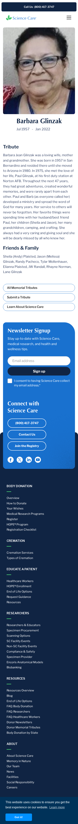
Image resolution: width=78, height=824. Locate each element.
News (10, 771)
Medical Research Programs (25, 514)
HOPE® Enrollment (19, 586)
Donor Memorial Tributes (23, 727)
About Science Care (20, 756)
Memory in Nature (19, 761)
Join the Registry (27, 446)
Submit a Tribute (18, 297)
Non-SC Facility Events (22, 646)
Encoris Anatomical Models (25, 662)
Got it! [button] (19, 817)
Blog (10, 695)
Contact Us (27, 434)
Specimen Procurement (23, 630)
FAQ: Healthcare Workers (23, 717)
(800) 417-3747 (27, 423)
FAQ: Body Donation (20, 706)
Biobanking (14, 667)
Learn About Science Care (25, 307)
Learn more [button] (57, 807)
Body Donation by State (22, 732)
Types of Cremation (20, 558)
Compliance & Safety (21, 651)
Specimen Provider (19, 657)
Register (12, 519)
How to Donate (17, 503)
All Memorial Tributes (22, 288)
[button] (68, 17)
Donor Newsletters (19, 722)
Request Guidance (19, 597)
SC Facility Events (18, 641)
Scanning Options (18, 635)
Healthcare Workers (20, 581)
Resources (14, 602)
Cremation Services (20, 552)
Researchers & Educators (24, 625)
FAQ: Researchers (18, 711)
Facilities (13, 777)
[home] (21, 17)
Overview (13, 498)
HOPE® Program (17, 524)
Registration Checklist (21, 529)
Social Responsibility (20, 782)
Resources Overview (20, 690)
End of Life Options (19, 591)
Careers (12, 787)
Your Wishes (15, 508)
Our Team (13, 766)
